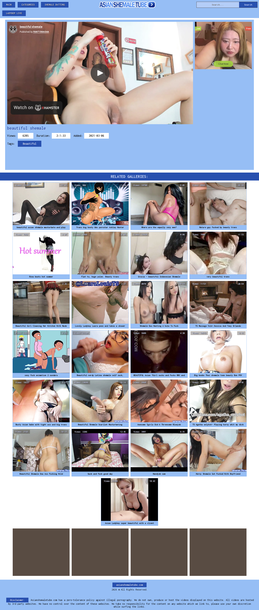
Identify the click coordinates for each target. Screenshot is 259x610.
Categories (28, 4)
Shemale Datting (55, 4)
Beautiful (29, 143)
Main (8, 4)
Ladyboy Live (14, 13)
